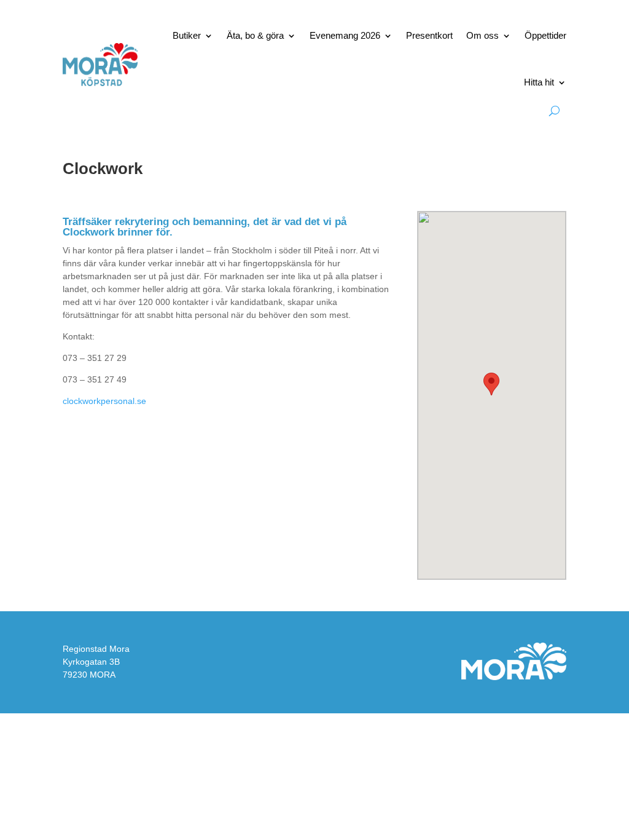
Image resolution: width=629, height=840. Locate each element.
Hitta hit (539, 82)
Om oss (482, 35)
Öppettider (545, 35)
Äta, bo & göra (255, 35)
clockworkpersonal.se (104, 401)
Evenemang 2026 (345, 35)
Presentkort (429, 35)
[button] (491, 384)
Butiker (187, 35)
